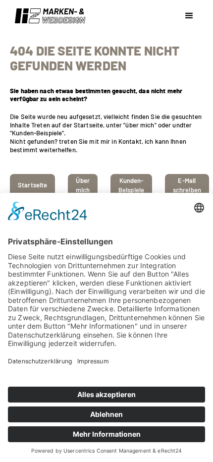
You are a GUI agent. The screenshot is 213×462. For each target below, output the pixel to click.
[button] (189, 16)
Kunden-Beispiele (131, 186)
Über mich (83, 186)
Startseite (32, 185)
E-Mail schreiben (187, 186)
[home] (47, 15)
